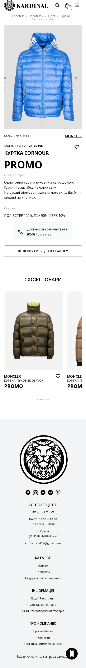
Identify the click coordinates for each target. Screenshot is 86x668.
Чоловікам (36, 15)
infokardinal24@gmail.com (43, 543)
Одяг (51, 15)
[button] (75, 77)
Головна (18, 15)
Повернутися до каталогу (43, 251)
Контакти (43, 637)
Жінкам (43, 565)
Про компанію (43, 631)
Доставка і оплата (43, 605)
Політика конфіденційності (43, 644)
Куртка (65, 15)
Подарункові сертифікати (43, 578)
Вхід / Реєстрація (43, 598)
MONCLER (73, 136)
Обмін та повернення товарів (43, 611)
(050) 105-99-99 (43, 512)
